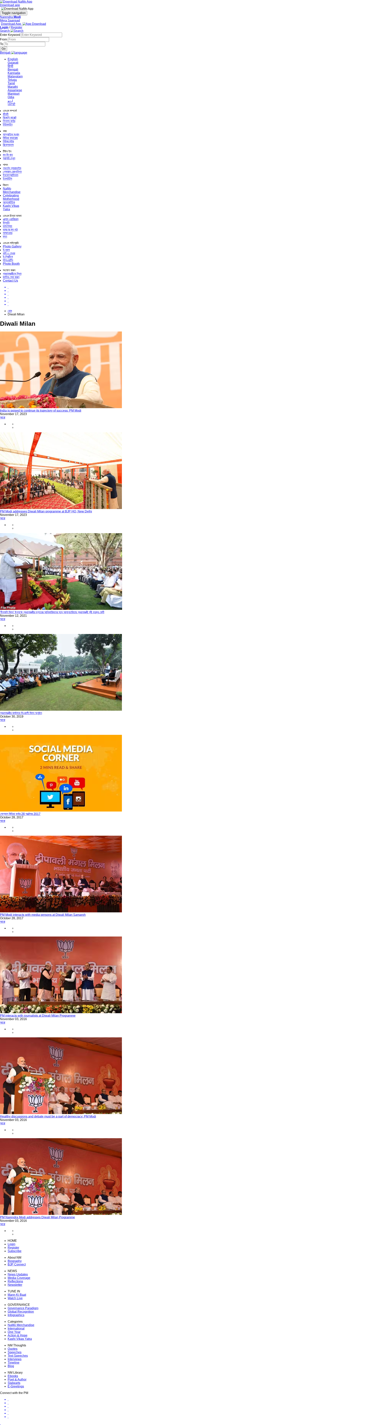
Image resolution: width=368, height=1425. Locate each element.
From (4, 39)
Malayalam (15, 76)
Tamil (11, 83)
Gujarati (13, 62)
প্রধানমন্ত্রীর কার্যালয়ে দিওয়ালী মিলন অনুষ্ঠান (21, 713)
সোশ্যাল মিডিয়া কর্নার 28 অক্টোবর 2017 (20, 814)
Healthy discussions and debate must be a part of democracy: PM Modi (48, 1116)
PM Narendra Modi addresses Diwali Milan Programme (37, 1217)
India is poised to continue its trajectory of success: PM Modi (40, 410)
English (13, 59)
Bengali (13, 69)
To (2, 44)
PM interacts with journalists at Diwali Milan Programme (38, 1015)
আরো (2, 417)
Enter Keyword (10, 34)
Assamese (15, 90)
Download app (10, 5)
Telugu (12, 79)
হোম (10, 310)
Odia (11, 97)
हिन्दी (10, 66)
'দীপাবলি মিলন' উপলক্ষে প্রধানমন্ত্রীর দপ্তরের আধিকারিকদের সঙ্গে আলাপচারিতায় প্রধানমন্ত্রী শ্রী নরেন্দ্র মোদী (52, 612)
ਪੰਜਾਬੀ (11, 104)
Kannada (14, 73)
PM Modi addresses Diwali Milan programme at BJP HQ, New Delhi (46, 511)
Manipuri (14, 93)
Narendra (10, 17)
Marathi (13, 86)
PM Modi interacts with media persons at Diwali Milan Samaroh (43, 914)
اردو (10, 100)
